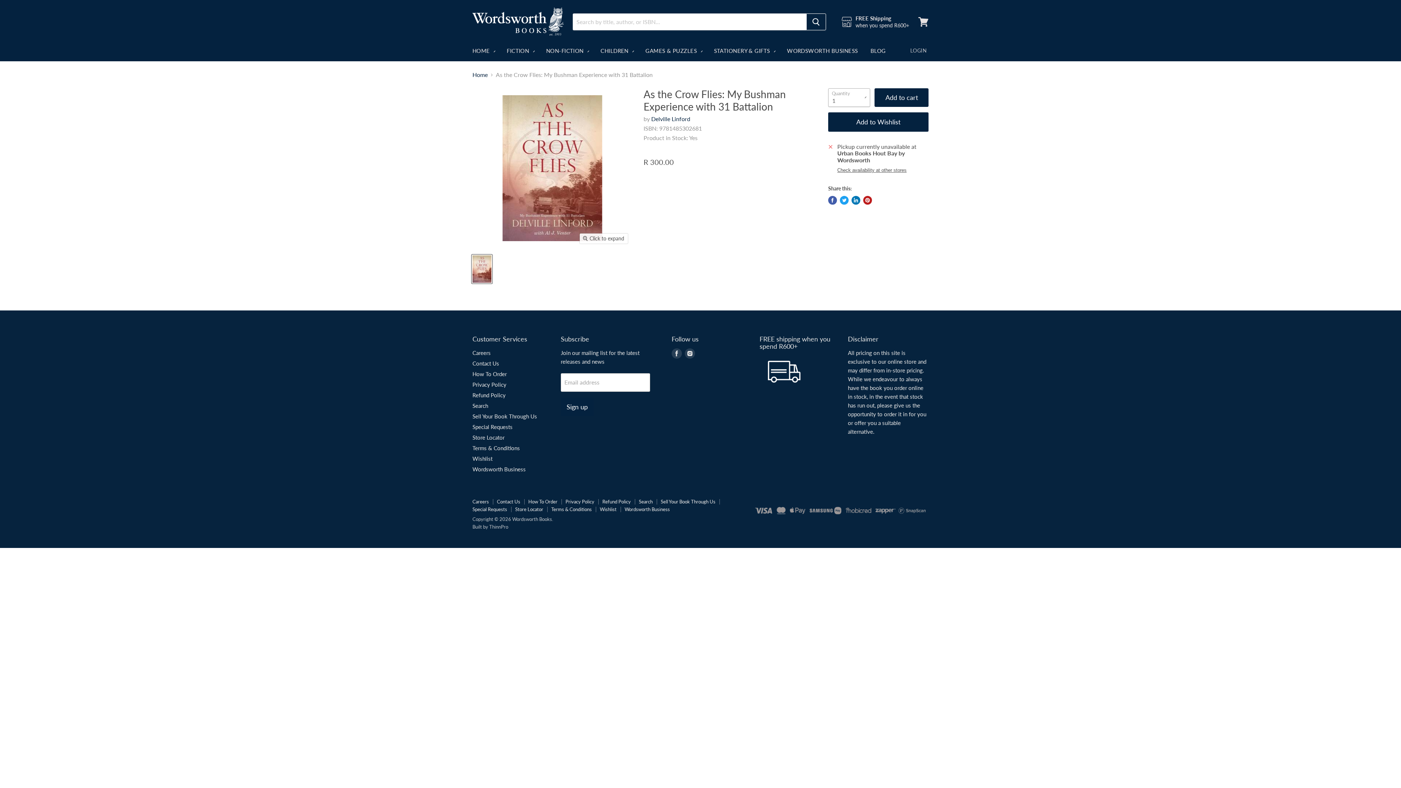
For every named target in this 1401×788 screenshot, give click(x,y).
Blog (878, 50)
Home (481, 50)
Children (615, 50)
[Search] (816, 21)
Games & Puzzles (671, 50)
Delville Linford (670, 118)
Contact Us (485, 363)
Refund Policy (489, 395)
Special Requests (492, 427)
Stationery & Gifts (743, 50)
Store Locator (488, 437)
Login (918, 50)
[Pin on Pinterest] (867, 200)
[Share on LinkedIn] (856, 200)
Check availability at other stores (872, 170)
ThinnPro (498, 527)
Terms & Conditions (496, 448)
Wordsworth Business (822, 50)
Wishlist (482, 458)
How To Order (489, 374)
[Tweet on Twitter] (844, 200)
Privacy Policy (489, 384)
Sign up (577, 407)
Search (480, 405)
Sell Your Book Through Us (504, 416)
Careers (481, 352)
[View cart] (923, 21)
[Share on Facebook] (832, 200)
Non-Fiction (565, 50)
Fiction (519, 50)
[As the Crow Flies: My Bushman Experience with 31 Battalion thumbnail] (482, 269)
